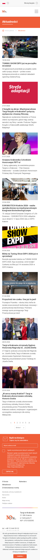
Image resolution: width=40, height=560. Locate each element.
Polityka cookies (7, 503)
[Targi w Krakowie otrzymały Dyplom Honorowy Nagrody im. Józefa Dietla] (20, 329)
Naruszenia (5, 495)
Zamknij (20, 556)
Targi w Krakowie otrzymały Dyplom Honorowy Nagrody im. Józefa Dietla (19, 346)
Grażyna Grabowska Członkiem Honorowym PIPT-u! (16, 161)
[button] (36, 11)
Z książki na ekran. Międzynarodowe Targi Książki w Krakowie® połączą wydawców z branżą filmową (19, 111)
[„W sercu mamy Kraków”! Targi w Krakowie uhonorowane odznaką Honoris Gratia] (20, 377)
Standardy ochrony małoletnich (11, 492)
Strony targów (29, 3)
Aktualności (6, 485)
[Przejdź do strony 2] (29, 423)
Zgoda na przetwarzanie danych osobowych (20, 450)
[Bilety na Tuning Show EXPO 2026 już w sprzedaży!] (20, 237)
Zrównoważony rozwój (10, 488)
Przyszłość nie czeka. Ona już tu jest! (19, 299)
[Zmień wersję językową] (5, 3)
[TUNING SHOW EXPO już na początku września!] (20, 47)
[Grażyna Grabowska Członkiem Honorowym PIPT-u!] (20, 143)
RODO (4, 497)
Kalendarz (23, 481)
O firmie (5, 481)
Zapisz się (9, 471)
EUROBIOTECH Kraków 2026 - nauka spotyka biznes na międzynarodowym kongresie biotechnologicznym (19, 208)
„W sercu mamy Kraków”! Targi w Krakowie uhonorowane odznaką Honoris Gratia (17, 396)
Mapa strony (6, 500)
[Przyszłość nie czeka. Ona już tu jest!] (20, 283)
